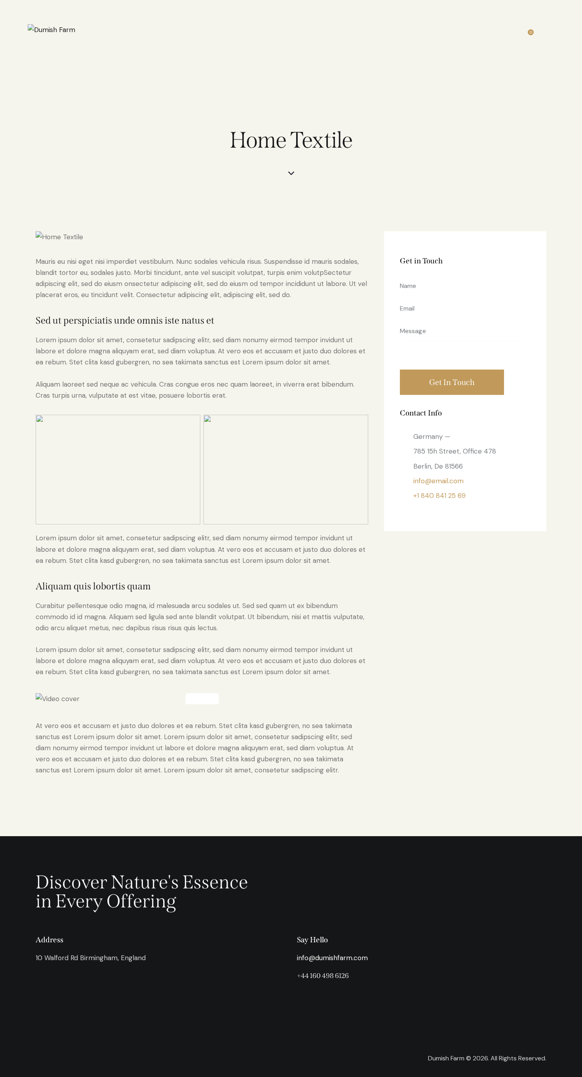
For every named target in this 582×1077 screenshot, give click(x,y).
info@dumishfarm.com (332, 957)
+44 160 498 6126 (323, 976)
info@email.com (438, 481)
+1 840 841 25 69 (439, 495)
